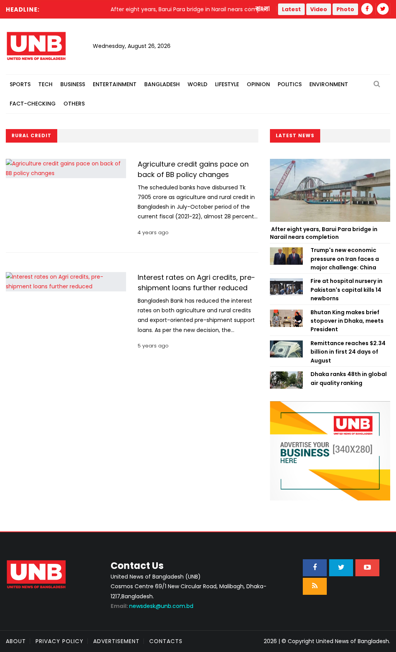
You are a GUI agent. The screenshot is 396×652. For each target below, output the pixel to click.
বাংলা (263, 8)
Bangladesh (162, 84)
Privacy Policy (60, 641)
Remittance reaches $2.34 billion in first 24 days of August (348, 351)
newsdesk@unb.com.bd (152, 606)
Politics (290, 84)
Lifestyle (227, 84)
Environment (328, 84)
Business (72, 84)
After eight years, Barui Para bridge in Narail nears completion (323, 233)
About (16, 641)
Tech (45, 84)
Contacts (166, 641)
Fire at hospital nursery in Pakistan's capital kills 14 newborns (346, 289)
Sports (20, 84)
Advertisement (116, 641)
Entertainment (115, 84)
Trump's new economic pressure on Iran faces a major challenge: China (345, 258)
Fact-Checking (33, 103)
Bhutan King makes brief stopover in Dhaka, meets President (347, 321)
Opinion (258, 84)
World (197, 84)
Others (74, 103)
